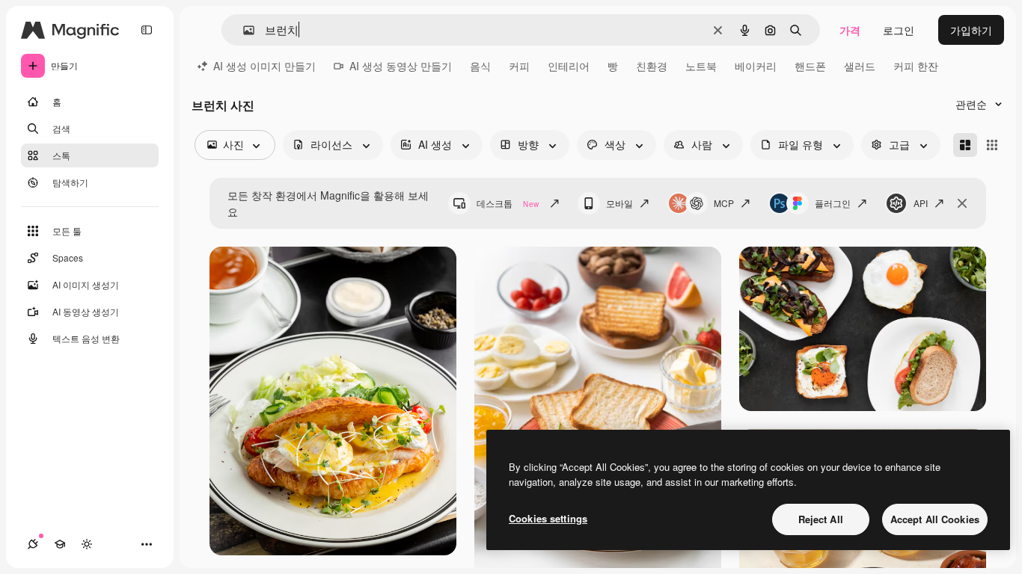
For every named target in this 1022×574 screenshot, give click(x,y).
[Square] (992, 145)
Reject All (820, 519)
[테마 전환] (87, 544)
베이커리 (756, 65)
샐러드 (859, 65)
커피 (519, 65)
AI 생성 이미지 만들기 (264, 65)
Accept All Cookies (934, 519)
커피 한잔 (915, 65)
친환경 (651, 65)
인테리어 (569, 65)
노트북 (701, 65)
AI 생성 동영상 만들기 (400, 65)
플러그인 (833, 203)
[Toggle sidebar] (147, 30)
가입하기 (971, 29)
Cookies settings (548, 518)
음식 (480, 65)
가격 (849, 29)
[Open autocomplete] (242, 30)
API (921, 203)
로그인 (898, 29)
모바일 (619, 203)
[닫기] (962, 203)
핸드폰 (810, 65)
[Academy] (60, 544)
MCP (724, 203)
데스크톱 (508, 203)
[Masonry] (965, 145)
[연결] (33, 544)
